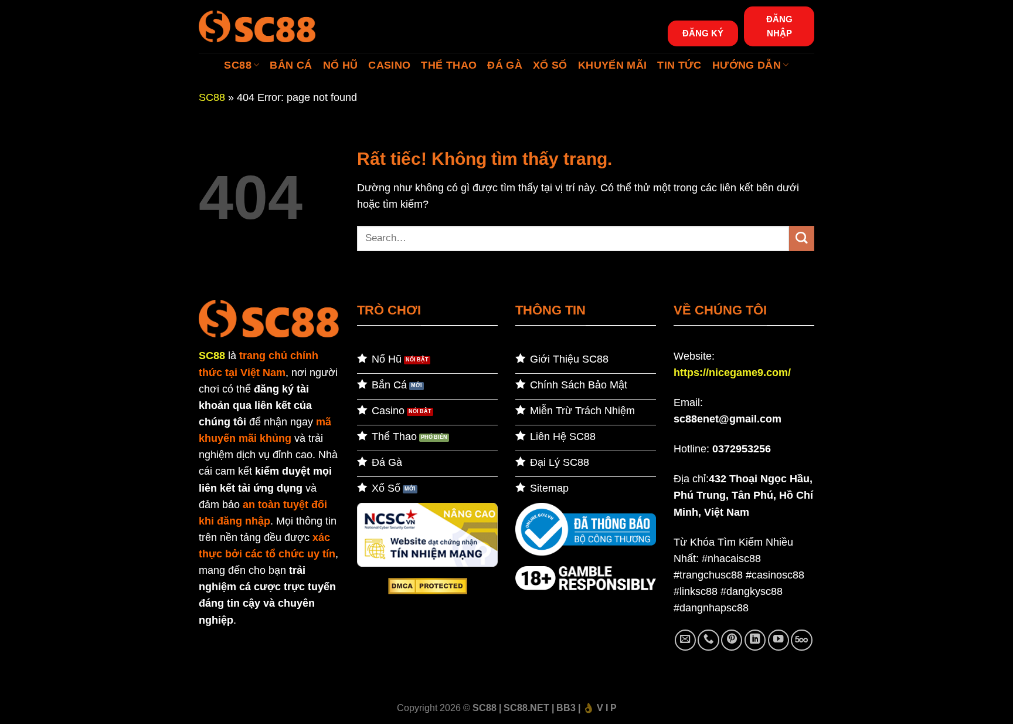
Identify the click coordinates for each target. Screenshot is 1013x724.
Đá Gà (504, 65)
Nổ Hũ (340, 65)
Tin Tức (679, 65)
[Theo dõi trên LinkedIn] (755, 640)
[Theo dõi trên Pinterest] (731, 640)
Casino (389, 65)
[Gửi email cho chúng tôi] (685, 640)
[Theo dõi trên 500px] (801, 640)
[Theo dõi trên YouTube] (778, 640)
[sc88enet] (257, 26)
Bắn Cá (291, 65)
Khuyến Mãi (612, 65)
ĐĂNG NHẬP (779, 26)
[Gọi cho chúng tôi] (708, 640)
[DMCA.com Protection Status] (427, 585)
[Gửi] (801, 238)
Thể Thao (449, 65)
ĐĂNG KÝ (702, 33)
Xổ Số (550, 65)
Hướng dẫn (746, 65)
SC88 (237, 65)
